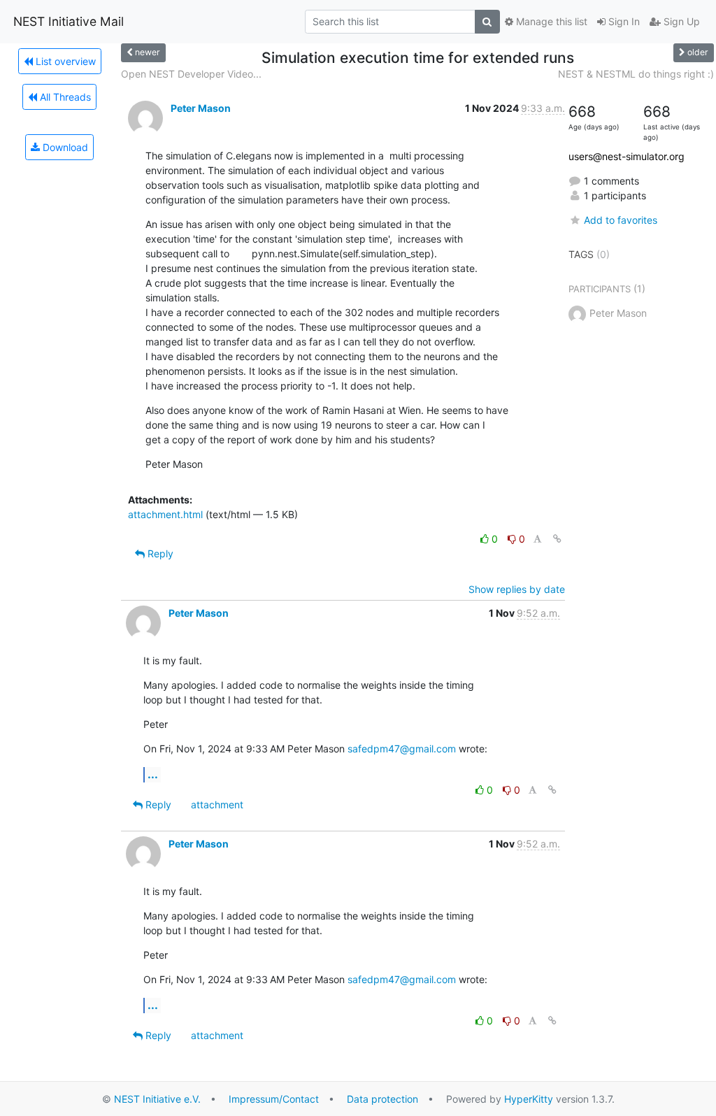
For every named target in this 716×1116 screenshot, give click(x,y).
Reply (159, 553)
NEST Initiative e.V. (157, 1099)
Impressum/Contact (274, 1099)
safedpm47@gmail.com (402, 748)
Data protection (382, 1099)
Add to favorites (620, 220)
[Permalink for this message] (557, 539)
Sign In (623, 21)
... (153, 774)
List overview (64, 61)
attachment (217, 804)
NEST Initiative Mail (68, 21)
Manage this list (550, 21)
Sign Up (680, 21)
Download (64, 147)
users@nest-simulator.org (626, 156)
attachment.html (165, 514)
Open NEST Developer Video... (191, 74)
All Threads (64, 97)
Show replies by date (516, 589)
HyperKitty (528, 1099)
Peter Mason (201, 108)
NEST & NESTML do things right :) (636, 74)
